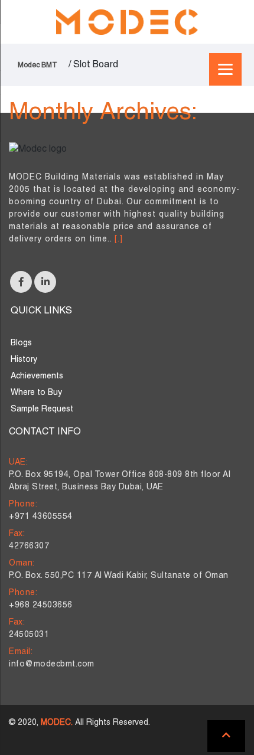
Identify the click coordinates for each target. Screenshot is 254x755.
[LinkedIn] (45, 282)
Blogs (21, 343)
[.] (119, 239)
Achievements (37, 376)
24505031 (29, 635)
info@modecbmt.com (52, 664)
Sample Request (42, 409)
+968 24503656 (41, 605)
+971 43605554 (41, 517)
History (24, 360)
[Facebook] (21, 282)
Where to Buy (36, 393)
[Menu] (225, 69)
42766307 (29, 546)
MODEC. (57, 723)
